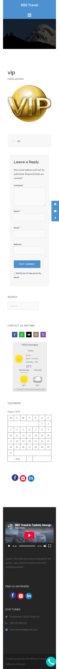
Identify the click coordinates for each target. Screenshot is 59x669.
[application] (29, 535)
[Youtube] (23, 478)
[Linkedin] (31, 478)
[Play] (9, 546)
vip (18, 140)
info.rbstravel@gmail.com (23, 629)
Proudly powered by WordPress (21, 658)
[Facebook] (15, 477)
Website (17, 244)
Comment (18, 185)
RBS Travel (29, 5)
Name (17, 211)
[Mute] (44, 546)
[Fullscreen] (49, 546)
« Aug (17, 458)
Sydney (8, 663)
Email (17, 227)
